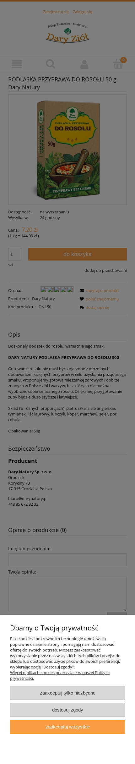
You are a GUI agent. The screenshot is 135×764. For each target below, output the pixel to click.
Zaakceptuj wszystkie (68, 726)
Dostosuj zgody (67, 709)
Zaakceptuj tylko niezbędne (67, 692)
